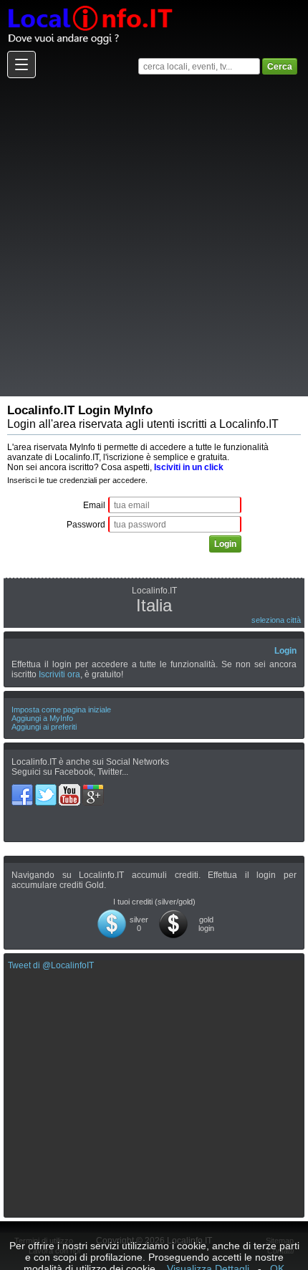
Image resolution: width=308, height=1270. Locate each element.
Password (86, 525)
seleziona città (276, 620)
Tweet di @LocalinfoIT (51, 965)
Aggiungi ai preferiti (44, 726)
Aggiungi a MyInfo (42, 718)
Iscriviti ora (59, 674)
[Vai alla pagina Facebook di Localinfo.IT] (23, 789)
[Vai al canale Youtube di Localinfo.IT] (70, 789)
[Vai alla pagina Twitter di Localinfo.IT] (47, 789)
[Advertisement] (154, 236)
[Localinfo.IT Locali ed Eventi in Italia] (89, 5)
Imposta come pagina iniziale (61, 709)
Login (285, 651)
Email (94, 505)
